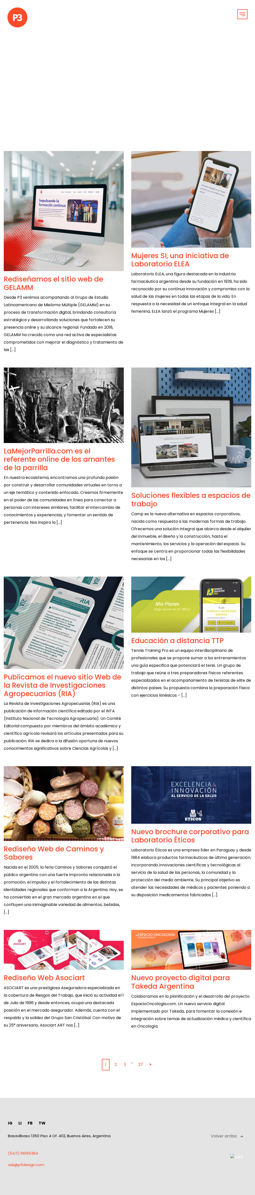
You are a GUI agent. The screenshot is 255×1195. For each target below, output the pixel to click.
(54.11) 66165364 (23, 1153)
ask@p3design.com (26, 1164)
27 (140, 1064)
